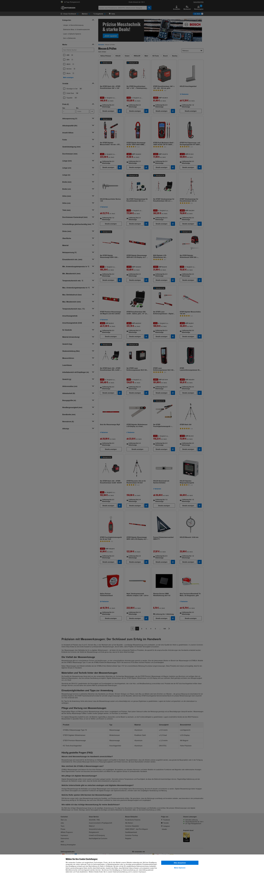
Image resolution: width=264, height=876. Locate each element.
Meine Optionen (179, 868)
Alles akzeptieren (180, 863)
